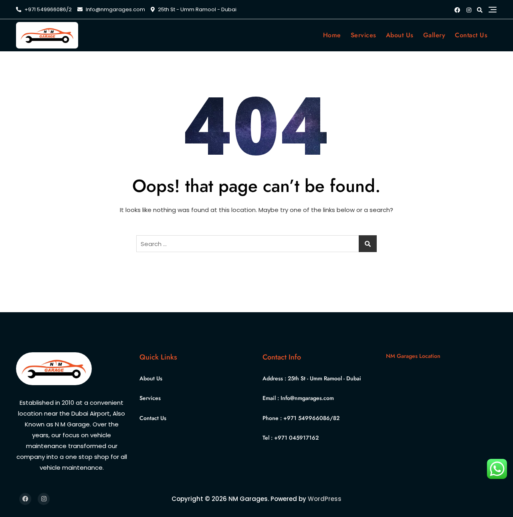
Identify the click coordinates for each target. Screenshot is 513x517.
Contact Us (471, 35)
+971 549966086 (306, 418)
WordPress (324, 499)
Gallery (434, 35)
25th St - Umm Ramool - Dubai (324, 378)
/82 (334, 418)
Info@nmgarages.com (115, 9)
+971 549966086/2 (47, 9)
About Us (400, 35)
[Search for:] (256, 243)
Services (363, 35)
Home (332, 35)
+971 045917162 (296, 438)
